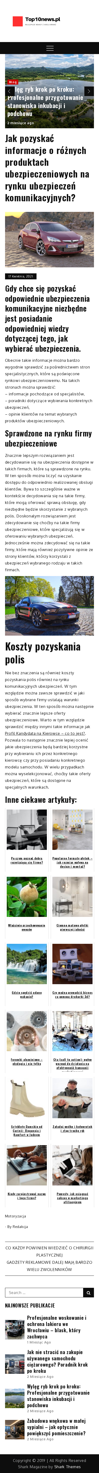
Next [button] (89, 91)
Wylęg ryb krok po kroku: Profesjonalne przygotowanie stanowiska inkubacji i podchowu (45, 101)
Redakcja (20, 1227)
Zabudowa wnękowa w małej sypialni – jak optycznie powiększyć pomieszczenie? (56, 1427)
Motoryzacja (15, 1216)
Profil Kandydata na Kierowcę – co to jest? (45, 733)
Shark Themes (67, 1466)
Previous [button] (10, 91)
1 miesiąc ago (39, 1342)
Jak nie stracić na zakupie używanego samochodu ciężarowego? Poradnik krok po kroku (57, 1361)
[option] (49, 91)
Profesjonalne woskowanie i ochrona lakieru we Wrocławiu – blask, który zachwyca (57, 1327)
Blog (13, 82)
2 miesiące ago (20, 123)
